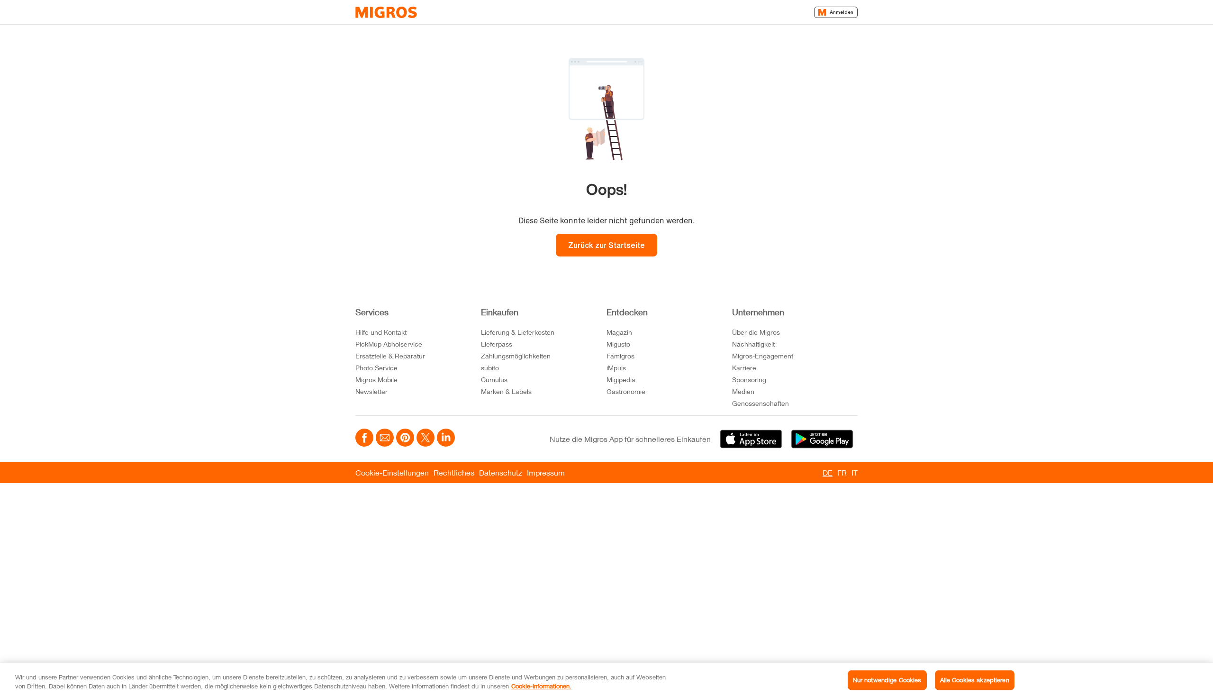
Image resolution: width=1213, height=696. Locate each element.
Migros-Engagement (762, 356)
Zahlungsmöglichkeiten (516, 356)
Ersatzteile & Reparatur (390, 356)
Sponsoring (749, 379)
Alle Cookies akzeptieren (974, 680)
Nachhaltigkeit (753, 344)
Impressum (546, 472)
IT (854, 472)
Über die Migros (756, 332)
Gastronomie (625, 391)
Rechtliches (454, 472)
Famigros (620, 356)
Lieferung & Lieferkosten (517, 332)
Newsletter (371, 391)
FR (842, 472)
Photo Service (376, 368)
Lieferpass (496, 344)
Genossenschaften (760, 403)
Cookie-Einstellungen (392, 472)
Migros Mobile (376, 379)
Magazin (619, 332)
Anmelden (841, 12)
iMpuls (616, 368)
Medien (743, 391)
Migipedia (620, 379)
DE (828, 472)
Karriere (744, 368)
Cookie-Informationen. (541, 686)
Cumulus (494, 379)
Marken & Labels (506, 391)
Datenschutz (500, 472)
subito (490, 368)
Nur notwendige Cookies (887, 680)
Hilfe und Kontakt (381, 332)
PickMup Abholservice (388, 344)
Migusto (618, 344)
